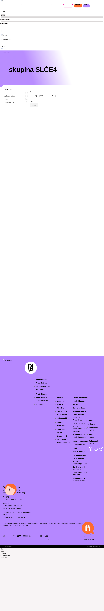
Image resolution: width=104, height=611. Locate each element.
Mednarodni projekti (93, 429)
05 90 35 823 (23, 512)
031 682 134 (18, 506)
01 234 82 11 (7, 499)
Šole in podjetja (79, 408)
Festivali (76, 404)
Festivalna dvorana (43, 386)
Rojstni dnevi (62, 411)
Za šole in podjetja (9, 96)
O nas (90, 420)
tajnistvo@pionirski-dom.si (12, 508)
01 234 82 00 (7, 506)
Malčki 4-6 (60, 398)
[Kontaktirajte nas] (1, 43)
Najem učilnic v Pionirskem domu (80, 436)
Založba (91, 424)
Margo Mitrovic (96, 546)
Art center (39, 390)
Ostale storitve (8, 93)
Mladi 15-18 (61, 404)
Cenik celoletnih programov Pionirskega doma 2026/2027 (80, 427)
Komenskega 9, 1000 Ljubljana (14, 517)
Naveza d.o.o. (12, 546)
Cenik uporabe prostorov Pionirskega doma (80, 417)
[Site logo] (7, 2)
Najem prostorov (79, 411)
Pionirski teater (42, 383)
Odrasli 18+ (61, 408)
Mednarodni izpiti (9, 102)
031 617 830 (17, 499)
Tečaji (6, 99)
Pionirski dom (41, 379)
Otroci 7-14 (61, 401)
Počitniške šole (62, 415)
